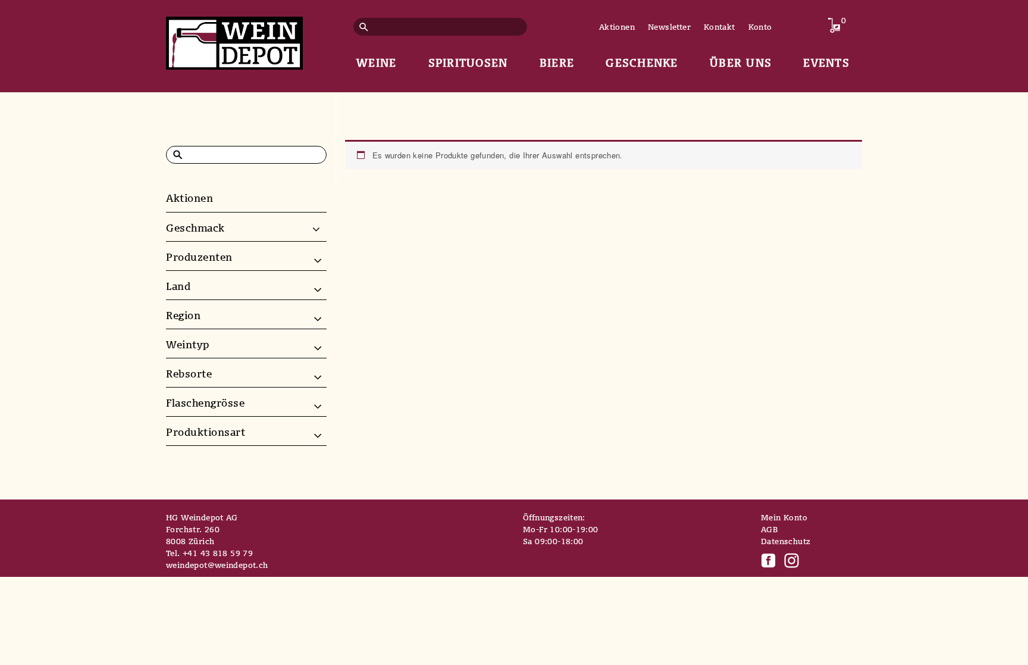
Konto (760, 27)
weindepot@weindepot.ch (217, 565)
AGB (769, 529)
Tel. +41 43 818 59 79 (209, 553)
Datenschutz (785, 541)
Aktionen (617, 27)
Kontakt (719, 27)
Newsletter (669, 27)
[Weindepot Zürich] (234, 41)
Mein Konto (784, 517)
